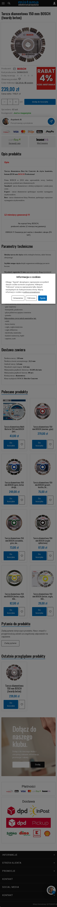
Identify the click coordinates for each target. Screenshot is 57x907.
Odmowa (31, 298)
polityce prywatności (31, 292)
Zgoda (42, 298)
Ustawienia (18, 298)
